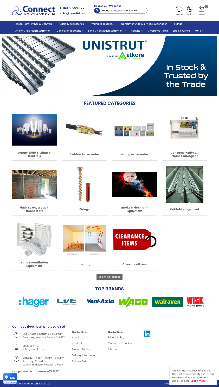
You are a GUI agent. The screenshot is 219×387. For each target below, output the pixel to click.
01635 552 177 (72, 8)
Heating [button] (136, 30)
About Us (77, 337)
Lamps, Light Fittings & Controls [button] (34, 24)
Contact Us (79, 343)
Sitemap (113, 349)
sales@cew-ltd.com (73, 13)
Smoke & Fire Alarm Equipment (33, 30)
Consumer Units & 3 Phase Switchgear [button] (144, 24)
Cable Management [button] (69, 30)
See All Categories (109, 276)
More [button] (198, 30)
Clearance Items (158, 30)
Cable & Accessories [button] (72, 24)
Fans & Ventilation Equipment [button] (106, 30)
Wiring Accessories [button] (102, 24)
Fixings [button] (178, 24)
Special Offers (181, 30)
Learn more (198, 381)
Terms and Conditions (121, 343)
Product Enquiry (81, 349)
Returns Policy (80, 361)
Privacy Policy (116, 337)
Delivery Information (84, 355)
